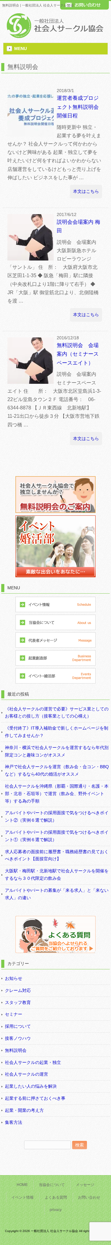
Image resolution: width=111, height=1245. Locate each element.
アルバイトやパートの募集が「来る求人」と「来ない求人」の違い (57, 894)
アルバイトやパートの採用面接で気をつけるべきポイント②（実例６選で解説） (57, 816)
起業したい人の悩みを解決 (31, 1086)
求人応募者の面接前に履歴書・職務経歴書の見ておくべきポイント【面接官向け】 (57, 855)
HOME (22, 1185)
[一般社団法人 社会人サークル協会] (54, 36)
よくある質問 (56, 1197)
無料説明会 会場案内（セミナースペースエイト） (78, 354)
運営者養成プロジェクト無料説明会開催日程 (78, 107)
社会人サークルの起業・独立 (33, 1062)
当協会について (52, 1185)
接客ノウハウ (18, 1038)
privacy (56, 1210)
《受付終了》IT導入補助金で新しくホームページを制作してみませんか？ (56, 732)
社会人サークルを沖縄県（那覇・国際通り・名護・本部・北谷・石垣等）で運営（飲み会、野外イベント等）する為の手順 (57, 793)
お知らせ (13, 978)
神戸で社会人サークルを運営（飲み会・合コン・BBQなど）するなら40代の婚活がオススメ (57, 770)
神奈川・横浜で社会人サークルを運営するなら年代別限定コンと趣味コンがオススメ (57, 751)
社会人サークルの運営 (26, 1074)
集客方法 (13, 1122)
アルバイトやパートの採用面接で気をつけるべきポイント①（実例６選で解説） (57, 836)
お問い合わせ (89, 1197)
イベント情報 (22, 1197)
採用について (18, 1026)
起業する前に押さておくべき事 (35, 1098)
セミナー (13, 1014)
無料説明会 (16, 1050)
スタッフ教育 (18, 1002)
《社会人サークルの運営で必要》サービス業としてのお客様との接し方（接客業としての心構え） (57, 712)
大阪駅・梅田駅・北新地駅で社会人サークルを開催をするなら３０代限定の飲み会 (57, 874)
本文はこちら (86, 191)
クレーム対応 (18, 990)
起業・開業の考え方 (24, 1110)
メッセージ (85, 1185)
